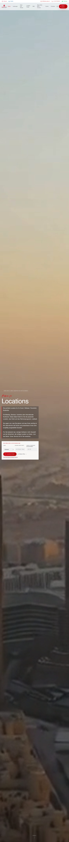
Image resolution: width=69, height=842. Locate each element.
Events (47, 6)
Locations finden (11, 454)
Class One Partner (21, 6)
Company (53, 6)
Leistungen (15, 6)
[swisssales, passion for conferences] (4, 6)
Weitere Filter (22, 454)
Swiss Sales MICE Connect (39, 6)
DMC (34, 6)
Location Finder (28, 6)
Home (9, 6)
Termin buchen (63, 6)
